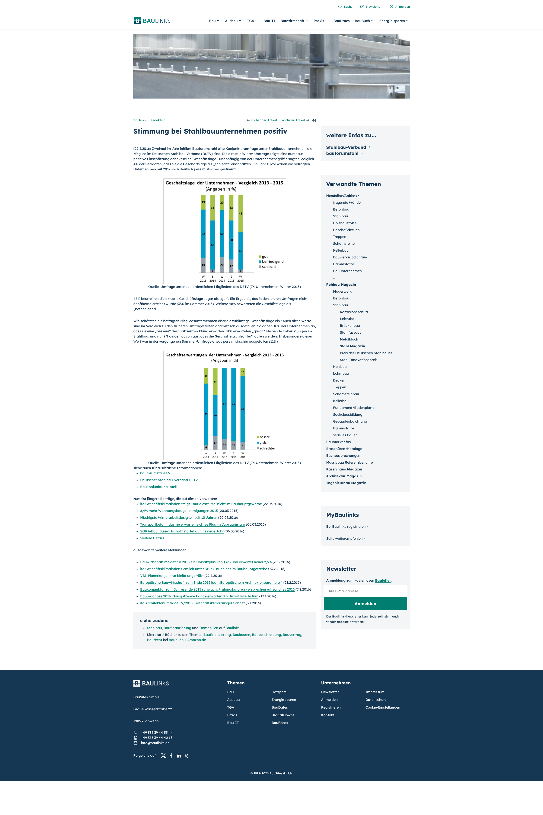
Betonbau (341, 209)
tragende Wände (347, 202)
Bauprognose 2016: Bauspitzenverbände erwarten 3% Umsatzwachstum (199, 596)
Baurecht (154, 640)
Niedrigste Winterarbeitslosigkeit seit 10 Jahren (178, 517)
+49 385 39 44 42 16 (156, 737)
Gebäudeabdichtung (350, 421)
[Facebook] (172, 755)
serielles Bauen (345, 435)
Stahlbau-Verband (346, 147)
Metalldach (349, 339)
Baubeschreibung (266, 634)
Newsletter (330, 692)
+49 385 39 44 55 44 (157, 732)
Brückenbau (350, 325)
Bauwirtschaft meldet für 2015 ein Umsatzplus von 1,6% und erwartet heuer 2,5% (206, 562)
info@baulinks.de (155, 743)
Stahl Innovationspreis (358, 360)
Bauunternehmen (347, 271)
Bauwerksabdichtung (350, 257)
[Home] (177, 686)
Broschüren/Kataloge (344, 449)
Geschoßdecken (346, 230)
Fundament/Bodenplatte (353, 407)
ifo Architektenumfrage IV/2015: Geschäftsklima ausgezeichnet (192, 603)
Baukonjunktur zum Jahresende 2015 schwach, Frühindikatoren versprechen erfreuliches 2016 (217, 589)
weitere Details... (153, 538)
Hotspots (279, 692)
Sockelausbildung (347, 414)
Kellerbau (341, 250)
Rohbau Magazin (341, 284)
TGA (230, 707)
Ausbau (233, 699)
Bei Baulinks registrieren (346, 526)
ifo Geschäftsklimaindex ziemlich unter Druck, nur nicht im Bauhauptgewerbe (203, 569)
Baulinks (139, 120)
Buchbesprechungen (343, 455)
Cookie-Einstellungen (382, 707)
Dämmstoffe (343, 264)
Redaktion (157, 120)
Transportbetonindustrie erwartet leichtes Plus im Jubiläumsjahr (192, 524)
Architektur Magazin (344, 476)
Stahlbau (154, 628)
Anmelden (329, 699)
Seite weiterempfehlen (344, 538)
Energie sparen (284, 699)
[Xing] (188, 755)
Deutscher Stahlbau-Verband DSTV (169, 480)
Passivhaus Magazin (344, 469)
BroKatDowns (283, 715)
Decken (339, 380)
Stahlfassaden (352, 332)
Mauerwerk (342, 291)
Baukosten (241, 634)
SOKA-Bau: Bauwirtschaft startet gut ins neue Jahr (182, 531)
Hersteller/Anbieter (342, 195)
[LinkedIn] (180, 755)
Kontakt (327, 715)
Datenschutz (375, 699)
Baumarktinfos (338, 442)
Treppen (339, 236)
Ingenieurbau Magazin (346, 483)
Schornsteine (344, 243)
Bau (230, 692)
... (334, 278)
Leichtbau (348, 319)
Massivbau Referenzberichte (349, 462)
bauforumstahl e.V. (155, 473)
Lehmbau (341, 373)
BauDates (341, 21)
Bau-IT (269, 21)
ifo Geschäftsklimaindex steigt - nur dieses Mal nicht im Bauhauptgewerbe (201, 504)
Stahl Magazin (352, 346)
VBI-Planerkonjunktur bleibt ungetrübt (172, 575)
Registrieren (331, 707)
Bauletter (383, 580)
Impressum (374, 692)
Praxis (232, 715)
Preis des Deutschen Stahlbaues (366, 353)
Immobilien (208, 628)
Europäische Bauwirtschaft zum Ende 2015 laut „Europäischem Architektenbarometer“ (211, 582)
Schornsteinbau (346, 394)
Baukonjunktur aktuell (158, 487)
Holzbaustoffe (345, 223)
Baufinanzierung (177, 628)
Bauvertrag (292, 634)
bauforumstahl (343, 153)
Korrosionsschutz (354, 312)
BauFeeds (280, 723)
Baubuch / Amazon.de (187, 640)
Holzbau (340, 366)
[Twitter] (165, 755)
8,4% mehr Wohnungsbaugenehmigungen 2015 (179, 510)
